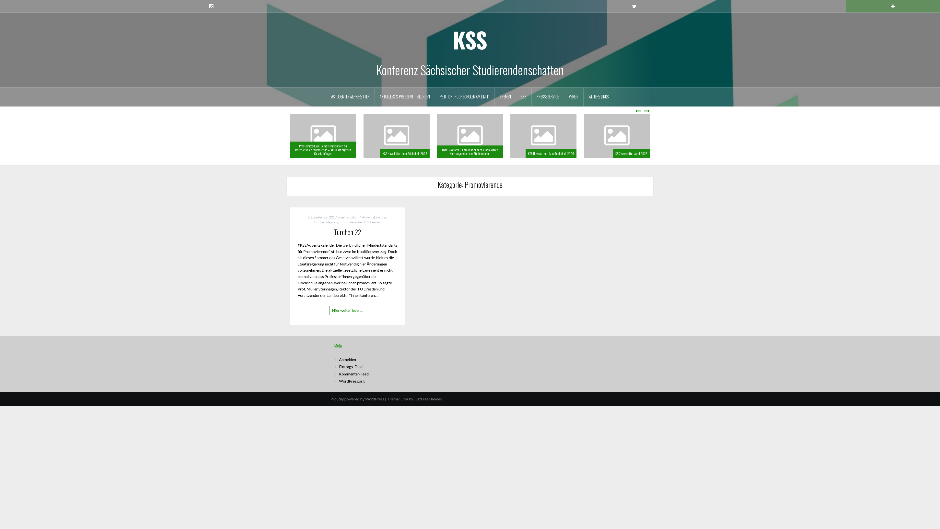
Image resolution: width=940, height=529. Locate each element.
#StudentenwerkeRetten (350, 97)
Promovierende (351, 222)
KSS (470, 39)
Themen (505, 97)
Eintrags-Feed (351, 366)
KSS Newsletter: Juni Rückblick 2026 (435, 153)
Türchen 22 (347, 232)
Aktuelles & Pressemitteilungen (405, 97)
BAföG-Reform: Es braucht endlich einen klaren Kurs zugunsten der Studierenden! (500, 151)
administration (348, 217)
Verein (573, 97)
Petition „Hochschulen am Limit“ (465, 97)
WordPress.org (352, 381)
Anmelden (347, 359)
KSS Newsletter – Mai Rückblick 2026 (581, 153)
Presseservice (548, 97)
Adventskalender (374, 217)
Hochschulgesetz (326, 222)
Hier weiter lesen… (347, 310)
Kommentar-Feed (354, 374)
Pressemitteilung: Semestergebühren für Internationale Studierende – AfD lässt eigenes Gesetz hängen (353, 149)
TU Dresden (372, 222)
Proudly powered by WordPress (357, 399)
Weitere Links (598, 97)
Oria (404, 399)
